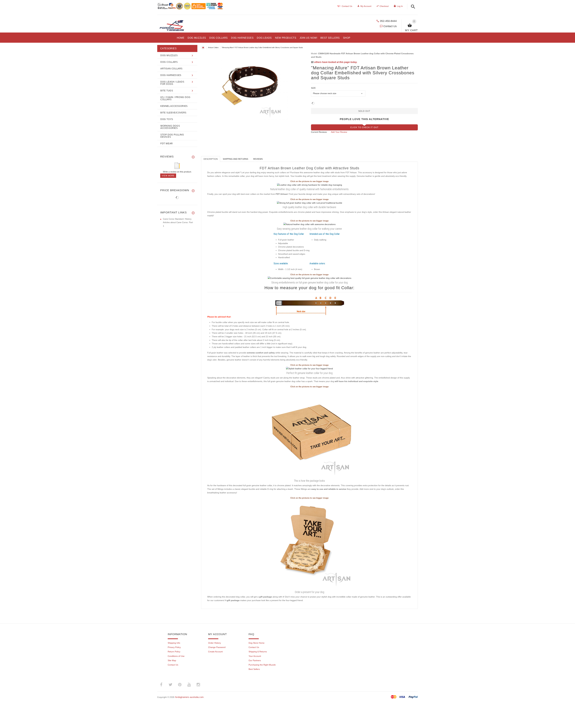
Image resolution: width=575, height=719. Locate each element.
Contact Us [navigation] (347, 6)
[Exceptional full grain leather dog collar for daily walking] (309, 185)
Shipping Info (174, 643)
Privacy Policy (174, 647)
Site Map (172, 660)
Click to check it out (364, 127)
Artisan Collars (213, 47)
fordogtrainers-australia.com (189, 697)
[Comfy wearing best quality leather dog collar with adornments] (309, 278)
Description (210, 159)
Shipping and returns (235, 159)
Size (313, 88)
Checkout (384, 6)
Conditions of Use (176, 656)
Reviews (258, 159)
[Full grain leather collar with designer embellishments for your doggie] (309, 224)
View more (168, 176)
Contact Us (390, 26)
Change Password (217, 647)
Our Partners (255, 660)
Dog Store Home (256, 643)
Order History (214, 643)
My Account (365, 6)
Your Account (255, 656)
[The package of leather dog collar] (309, 433)
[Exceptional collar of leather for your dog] (309, 368)
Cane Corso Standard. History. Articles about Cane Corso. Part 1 (178, 222)
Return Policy (174, 651)
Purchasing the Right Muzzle (262, 665)
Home (203, 48)
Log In (400, 6)
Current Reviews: (319, 132)
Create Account (215, 651)
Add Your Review (339, 132)
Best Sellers (254, 669)
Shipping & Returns (258, 651)
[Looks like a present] (309, 544)
